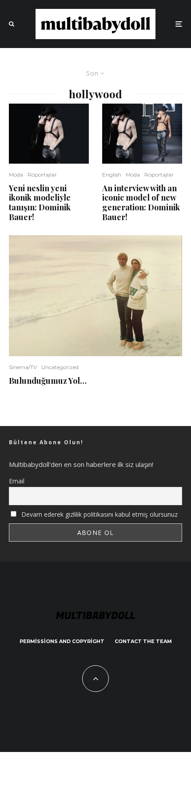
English (111, 174)
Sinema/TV (23, 367)
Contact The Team (143, 641)
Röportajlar (42, 174)
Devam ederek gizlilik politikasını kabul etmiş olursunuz (99, 514)
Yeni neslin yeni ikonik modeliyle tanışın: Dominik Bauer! (40, 203)
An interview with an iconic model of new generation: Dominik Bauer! (141, 203)
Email (16, 481)
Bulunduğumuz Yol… (48, 381)
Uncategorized (60, 367)
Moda (16, 174)
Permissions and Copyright (62, 641)
